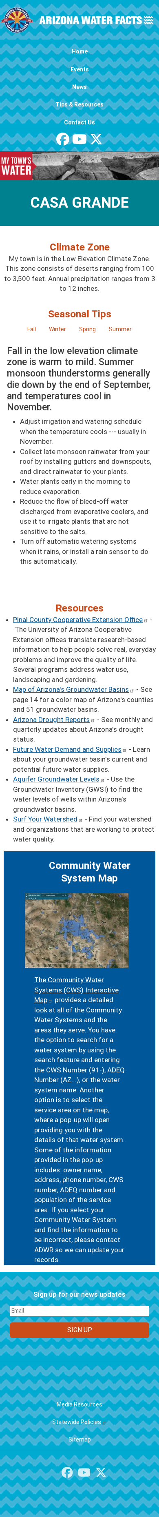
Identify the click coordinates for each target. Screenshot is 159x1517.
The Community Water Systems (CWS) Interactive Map (76, 990)
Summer (120, 329)
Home (80, 51)
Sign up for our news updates (79, 1294)
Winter (57, 329)
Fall (31, 329)
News (79, 87)
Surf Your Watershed (45, 819)
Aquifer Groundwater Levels (56, 779)
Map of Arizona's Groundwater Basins (71, 689)
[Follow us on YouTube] (79, 142)
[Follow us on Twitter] (96, 142)
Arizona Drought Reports (51, 719)
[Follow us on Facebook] (62, 142)
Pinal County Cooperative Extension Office (78, 620)
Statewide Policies (76, 1422)
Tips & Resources (79, 104)
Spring (87, 329)
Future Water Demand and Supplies (67, 749)
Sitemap (79, 1439)
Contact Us (79, 122)
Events (80, 69)
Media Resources (79, 1404)
